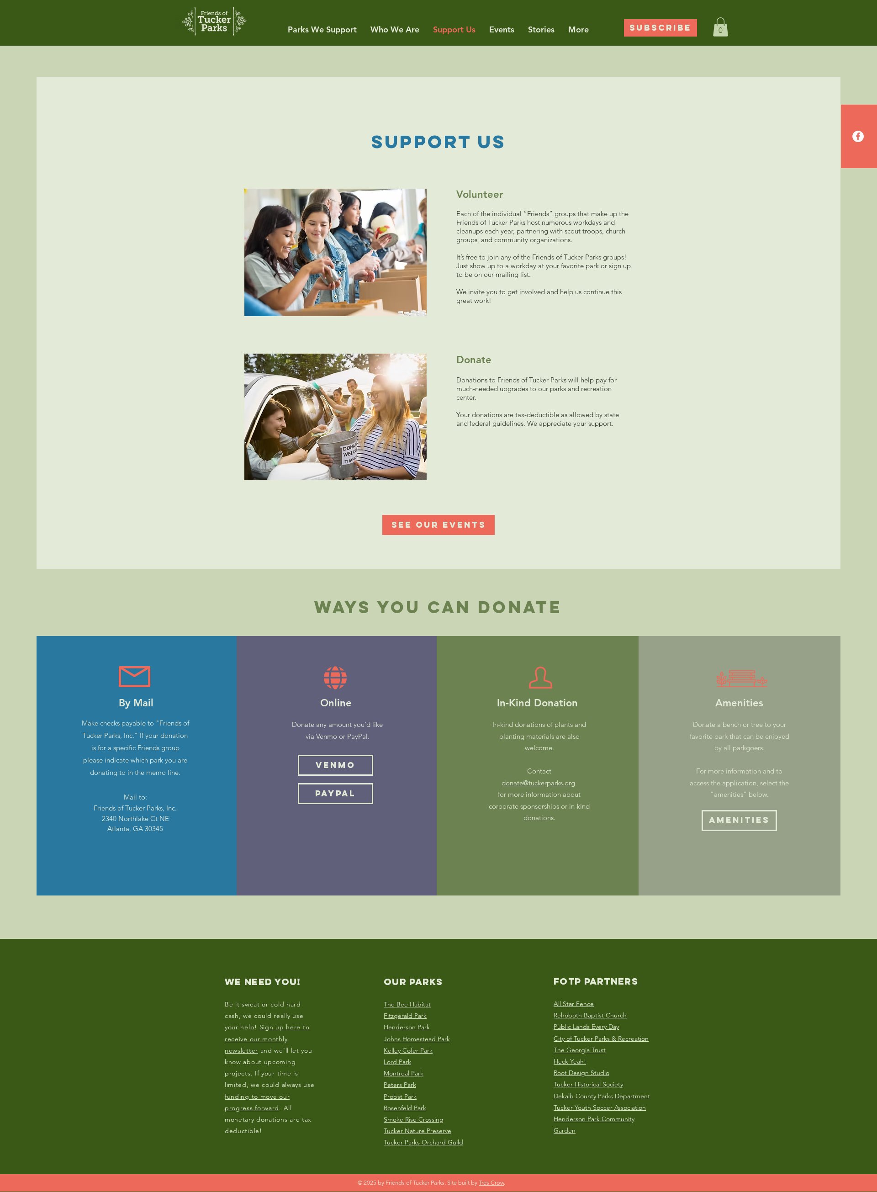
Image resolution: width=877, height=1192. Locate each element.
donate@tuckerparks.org (538, 783)
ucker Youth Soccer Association (601, 1107)
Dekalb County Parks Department (602, 1096)
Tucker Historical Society (588, 1084)
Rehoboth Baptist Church (590, 1015)
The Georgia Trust (580, 1050)
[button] (322, 29)
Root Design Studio (581, 1073)
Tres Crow (491, 1182)
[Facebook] (858, 136)
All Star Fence (574, 1004)
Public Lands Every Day (586, 1026)
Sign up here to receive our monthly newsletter (267, 1038)
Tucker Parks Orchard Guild (423, 1142)
